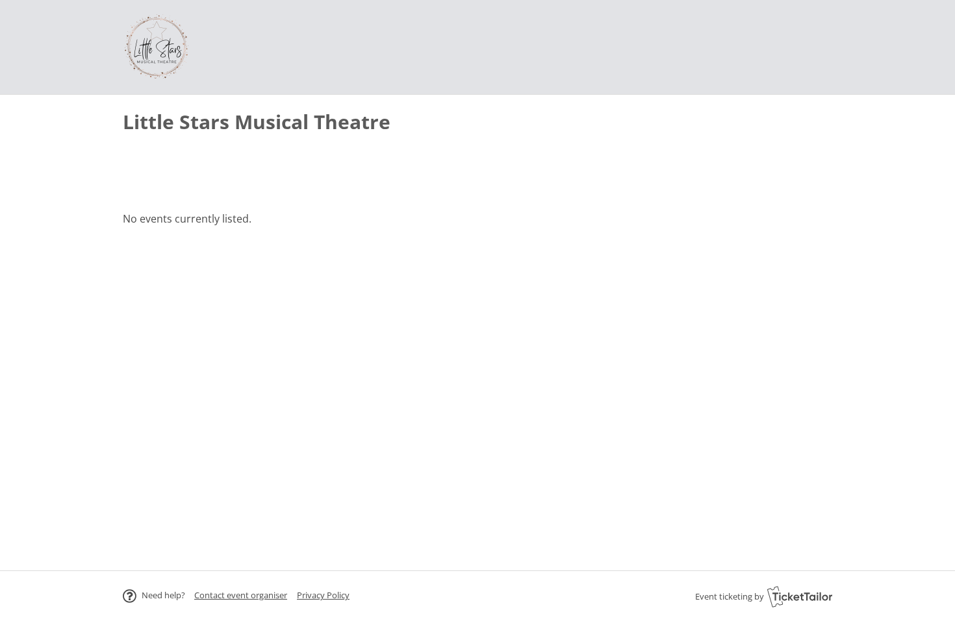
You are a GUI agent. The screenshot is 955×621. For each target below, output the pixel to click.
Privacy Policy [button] (323, 595)
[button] (240, 595)
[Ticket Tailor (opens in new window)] (799, 596)
